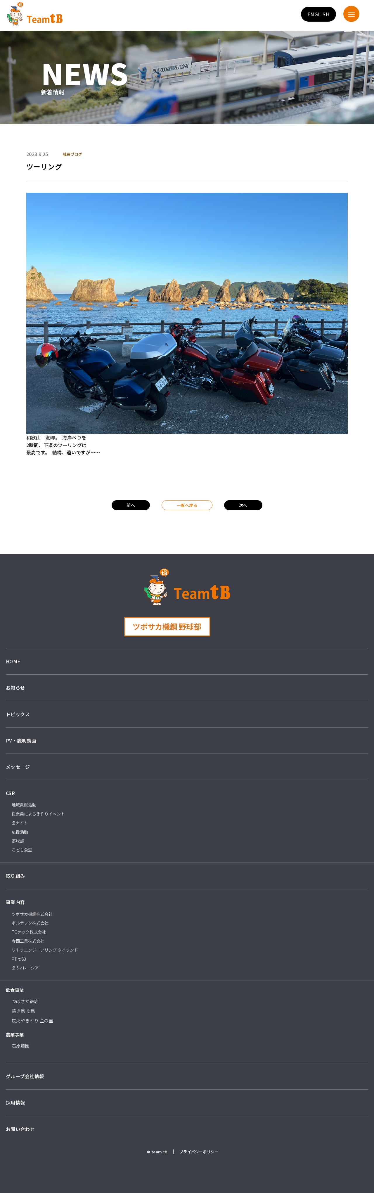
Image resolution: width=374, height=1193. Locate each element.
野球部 (18, 841)
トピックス (18, 714)
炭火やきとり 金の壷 (32, 1020)
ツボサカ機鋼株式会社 (32, 914)
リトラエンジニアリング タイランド (45, 950)
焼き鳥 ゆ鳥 (23, 1011)
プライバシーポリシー (199, 1151)
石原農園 (21, 1046)
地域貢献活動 (24, 805)
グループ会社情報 (25, 1076)
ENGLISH (318, 14)
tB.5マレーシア (25, 968)
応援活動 (20, 832)
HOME (13, 661)
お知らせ (15, 687)
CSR (10, 793)
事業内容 (15, 901)
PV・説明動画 (21, 740)
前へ (131, 505)
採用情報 (15, 1102)
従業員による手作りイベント (38, 814)
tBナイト (20, 823)
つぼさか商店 (25, 1001)
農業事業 (15, 1034)
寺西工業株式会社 (28, 941)
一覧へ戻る (187, 505)
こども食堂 (22, 850)
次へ (243, 505)
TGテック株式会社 (29, 932)
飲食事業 (15, 990)
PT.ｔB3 (19, 959)
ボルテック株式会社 (30, 923)
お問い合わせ (20, 1129)
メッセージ (18, 766)
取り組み (15, 875)
